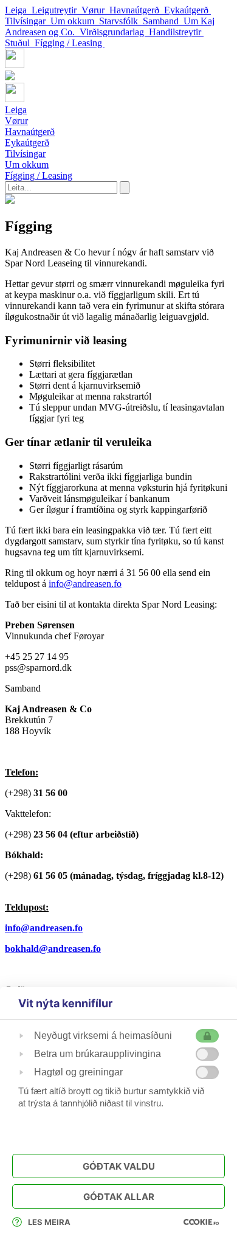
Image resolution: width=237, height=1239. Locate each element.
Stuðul (20, 43)
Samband (163, 21)
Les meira (49, 1222)
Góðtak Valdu (119, 1166)
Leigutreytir (56, 10)
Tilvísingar (27, 21)
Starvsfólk (121, 21)
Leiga (18, 10)
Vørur (95, 10)
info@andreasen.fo (85, 583)
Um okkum (74, 21)
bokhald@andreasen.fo (53, 948)
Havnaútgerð (136, 10)
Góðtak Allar (118, 1197)
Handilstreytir (176, 32)
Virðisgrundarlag (114, 32)
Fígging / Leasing (70, 43)
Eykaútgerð (187, 10)
